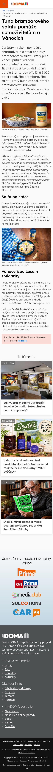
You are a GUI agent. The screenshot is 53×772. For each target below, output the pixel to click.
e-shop (9, 722)
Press (25, 749)
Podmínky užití (28, 765)
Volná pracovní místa (27, 753)
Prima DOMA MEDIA (28, 741)
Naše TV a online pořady (20, 715)
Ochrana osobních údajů (12, 765)
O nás (8, 665)
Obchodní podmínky (18, 688)
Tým (7, 669)
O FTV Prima (16, 749)
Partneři (10, 699)
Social (8, 718)
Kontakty (10, 673)
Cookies (39, 765)
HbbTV (48, 749)
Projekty (10, 692)
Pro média (28, 745)
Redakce (22, 341)
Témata (9, 696)
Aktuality (10, 677)
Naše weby (12, 711)
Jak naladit (41, 749)
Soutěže (10, 726)
